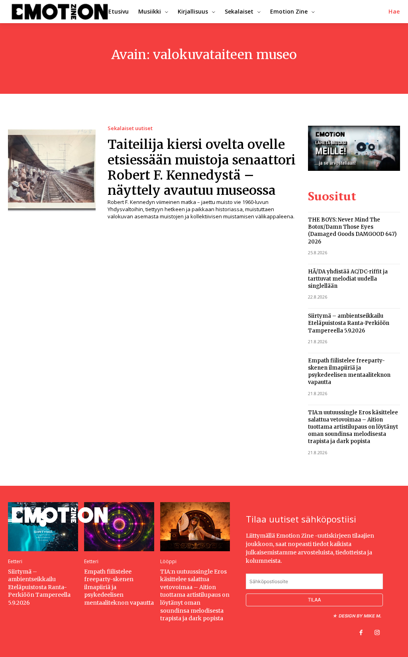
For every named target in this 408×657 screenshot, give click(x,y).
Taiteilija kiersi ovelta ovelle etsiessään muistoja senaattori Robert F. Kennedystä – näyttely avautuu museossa (202, 167)
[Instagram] (377, 633)
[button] (394, 11)
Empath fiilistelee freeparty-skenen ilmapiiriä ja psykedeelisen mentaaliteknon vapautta (349, 371)
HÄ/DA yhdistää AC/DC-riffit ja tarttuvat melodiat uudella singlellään (348, 278)
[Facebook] (361, 633)
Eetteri (15, 561)
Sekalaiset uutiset (130, 128)
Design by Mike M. (360, 616)
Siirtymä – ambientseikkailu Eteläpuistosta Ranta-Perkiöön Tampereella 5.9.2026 (348, 323)
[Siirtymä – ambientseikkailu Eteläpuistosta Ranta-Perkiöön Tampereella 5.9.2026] (43, 526)
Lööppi (168, 561)
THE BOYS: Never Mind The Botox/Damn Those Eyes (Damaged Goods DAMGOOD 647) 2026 (352, 230)
